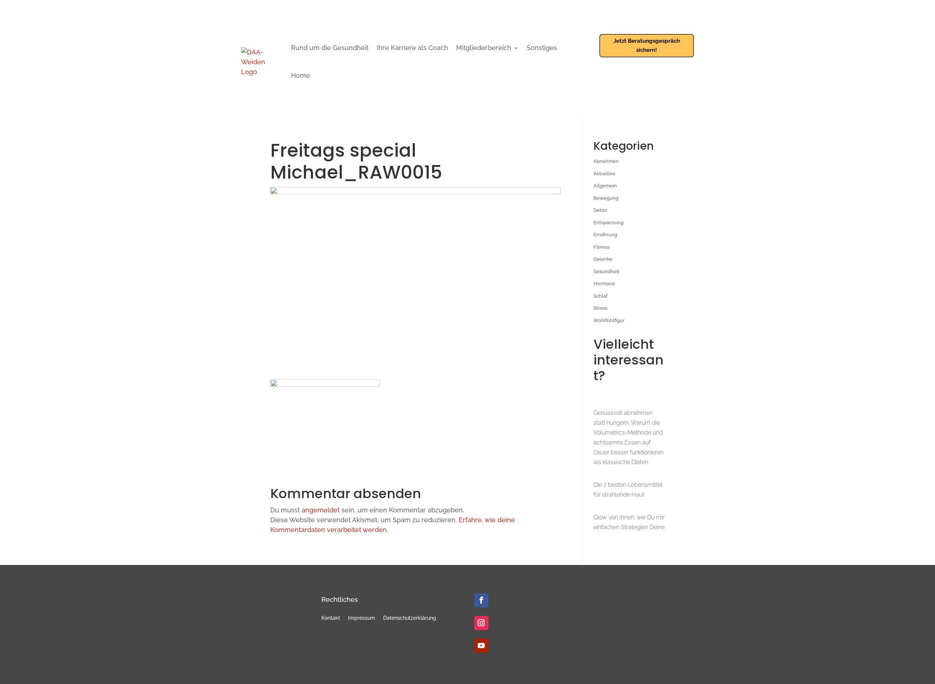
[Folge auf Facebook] (481, 600)
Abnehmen (606, 161)
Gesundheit (606, 271)
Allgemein (605, 185)
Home (300, 75)
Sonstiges (542, 47)
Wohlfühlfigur (609, 320)
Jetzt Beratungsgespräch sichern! (647, 46)
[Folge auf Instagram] (481, 623)
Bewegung (606, 198)
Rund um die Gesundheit (330, 47)
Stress (600, 308)
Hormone (604, 283)
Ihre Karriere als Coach (412, 47)
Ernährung (605, 234)
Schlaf (600, 296)
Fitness (602, 247)
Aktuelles (604, 173)
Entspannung (608, 222)
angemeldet (321, 510)
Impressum (361, 618)
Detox (600, 210)
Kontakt (330, 618)
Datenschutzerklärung (409, 618)
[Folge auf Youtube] (481, 646)
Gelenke (603, 259)
